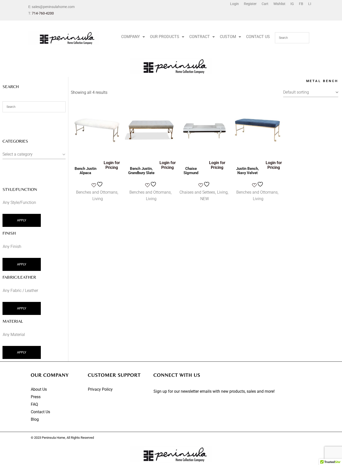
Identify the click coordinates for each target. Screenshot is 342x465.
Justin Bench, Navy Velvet (247, 171)
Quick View (89, 151)
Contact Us (40, 411)
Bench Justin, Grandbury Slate (141, 171)
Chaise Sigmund (191, 171)
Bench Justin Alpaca (85, 171)
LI (309, 4)
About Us (39, 389)
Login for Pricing (112, 165)
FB (301, 4)
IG (292, 4)
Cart (265, 4)
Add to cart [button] (98, 132)
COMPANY (130, 36)
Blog (35, 419)
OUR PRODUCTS (164, 36)
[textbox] (34, 154)
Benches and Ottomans (96, 192)
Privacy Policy (100, 389)
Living (97, 198)
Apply (21, 220)
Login (234, 4)
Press (36, 396)
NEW (204, 198)
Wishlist (279, 4)
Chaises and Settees (197, 192)
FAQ (34, 404)
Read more (151, 132)
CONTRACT (199, 36)
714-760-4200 (43, 13)
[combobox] (34, 154)
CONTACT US (258, 36)
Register (250, 4)
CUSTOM (228, 36)
